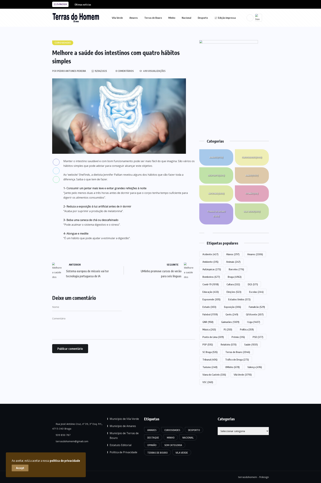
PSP (207, 344)
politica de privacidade (65, 460)
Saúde (251, 344)
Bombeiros (211, 276)
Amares (133, 17)
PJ (228, 329)
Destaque (153, 437)
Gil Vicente (254, 314)
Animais (233, 261)
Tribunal (209, 359)
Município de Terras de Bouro (124, 435)
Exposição (232, 306)
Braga (234, 276)
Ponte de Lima (213, 336)
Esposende (211, 299)
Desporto (203, 17)
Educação (210, 291)
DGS (253, 284)
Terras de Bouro (153, 17)
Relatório (228, 344)
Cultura (233, 284)
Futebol (210, 314)
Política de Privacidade (123, 452)
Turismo (209, 367)
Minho (171, 17)
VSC (207, 382)
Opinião (251, 193)
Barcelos (236, 269)
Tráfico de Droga (237, 359)
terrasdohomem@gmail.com (71, 441)
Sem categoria (173, 445)
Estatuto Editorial (120, 445)
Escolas (256, 291)
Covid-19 (210, 284)
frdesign (264, 477)
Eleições (234, 291)
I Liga (253, 321)
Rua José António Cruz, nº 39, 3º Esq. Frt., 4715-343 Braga (77, 426)
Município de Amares (123, 426)
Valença (254, 367)
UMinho (232, 367)
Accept (20, 468)
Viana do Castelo (214, 374)
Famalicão (257, 306)
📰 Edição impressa (225, 17)
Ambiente (210, 261)
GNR (207, 321)
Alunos (232, 254)
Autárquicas (211, 269)
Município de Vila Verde (124, 419)
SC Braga (210, 351)
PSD (258, 336)
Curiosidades (252, 157)
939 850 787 (63, 435)
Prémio (238, 336)
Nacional (186, 17)
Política (247, 329)
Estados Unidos (239, 299)
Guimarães (230, 321)
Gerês (232, 314)
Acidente (210, 254)
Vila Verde (117, 17)
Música (209, 329)
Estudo (209, 306)
